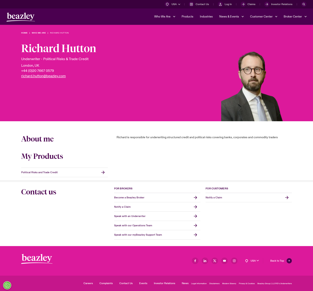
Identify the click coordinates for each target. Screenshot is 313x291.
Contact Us (126, 283)
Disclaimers (214, 283)
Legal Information (199, 283)
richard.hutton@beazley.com (43, 76)
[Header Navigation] (21, 17)
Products (187, 16)
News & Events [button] (229, 16)
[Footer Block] (36, 259)
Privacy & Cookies (247, 283)
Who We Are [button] (162, 16)
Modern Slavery (229, 283)
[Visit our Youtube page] (224, 261)
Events (143, 283)
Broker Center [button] (293, 16)
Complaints (106, 283)
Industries (206, 16)
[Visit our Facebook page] (195, 261)
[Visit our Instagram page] (234, 261)
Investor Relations (164, 283)
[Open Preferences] (7, 285)
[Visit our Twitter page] (214, 261)
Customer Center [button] (261, 16)
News (185, 283)
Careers (88, 283)
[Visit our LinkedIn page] (205, 261)
